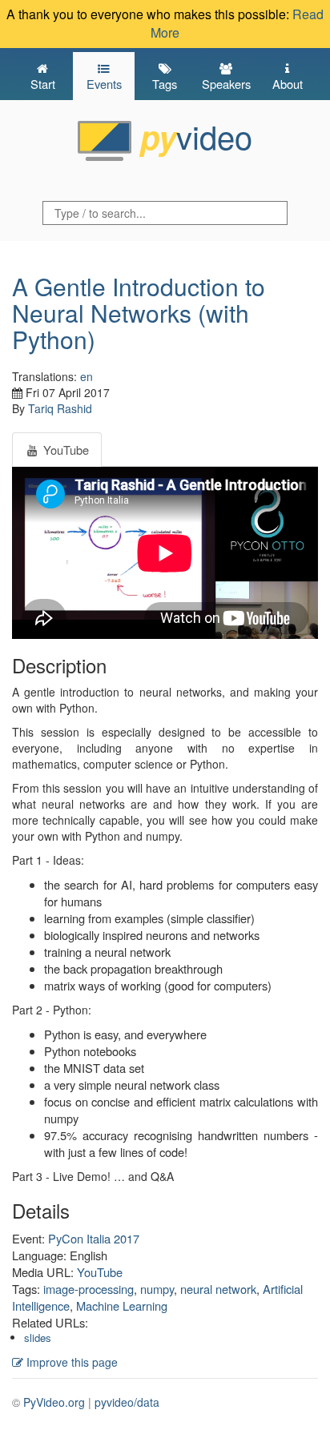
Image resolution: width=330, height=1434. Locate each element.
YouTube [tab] (64, 449)
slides (37, 1337)
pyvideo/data (127, 1402)
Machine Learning (121, 1305)
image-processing (88, 1288)
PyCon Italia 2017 (93, 1238)
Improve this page (70, 1362)
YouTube (100, 1271)
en (86, 376)
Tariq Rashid (60, 408)
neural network (218, 1288)
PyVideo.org (54, 1402)
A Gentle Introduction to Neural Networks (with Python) (138, 312)
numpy (157, 1288)
